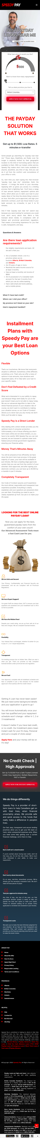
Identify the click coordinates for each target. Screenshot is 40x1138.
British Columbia (25, 260)
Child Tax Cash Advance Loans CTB (20, 1044)
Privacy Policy (9, 965)
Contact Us (8, 1015)
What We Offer (9, 955)
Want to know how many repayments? (20, 77)
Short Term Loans (32, 1046)
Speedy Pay (17, 1062)
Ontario (12, 263)
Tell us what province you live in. (20, 87)
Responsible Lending (11, 968)
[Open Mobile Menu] (36, 5)
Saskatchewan (9, 998)
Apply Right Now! (10, 962)
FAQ (5, 1012)
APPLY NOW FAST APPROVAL (20, 99)
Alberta (15, 260)
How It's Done (8, 959)
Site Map (7, 1022)
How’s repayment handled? (14, 307)
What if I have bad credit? (13, 295)
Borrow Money (12, 1042)
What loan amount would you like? (20, 54)
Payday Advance (24, 1042)
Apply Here (6, 740)
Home (6, 952)
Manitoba (7, 992)
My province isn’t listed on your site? (18, 303)
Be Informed (8, 1018)
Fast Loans (5, 1048)
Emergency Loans (18, 1046)
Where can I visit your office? (15, 299)
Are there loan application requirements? (20, 242)
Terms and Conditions (11, 972)
